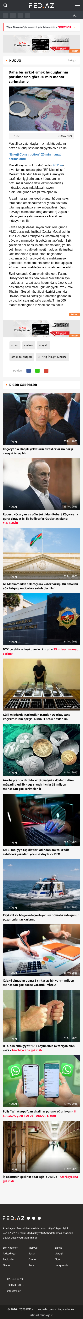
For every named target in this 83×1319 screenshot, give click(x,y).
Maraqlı (58, 1253)
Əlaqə (6, 1265)
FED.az (58, 165)
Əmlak (32, 1259)
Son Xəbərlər (10, 1247)
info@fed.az (14, 1291)
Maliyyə (33, 1247)
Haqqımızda (61, 1265)
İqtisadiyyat (9, 1253)
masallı (43, 345)
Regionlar (8, 1259)
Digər (57, 1259)
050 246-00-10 (16, 1285)
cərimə (28, 345)
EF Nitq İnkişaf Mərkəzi (52, 357)
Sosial (32, 1253)
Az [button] (75, 15)
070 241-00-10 (15, 1279)
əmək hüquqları (21, 357)
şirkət (15, 345)
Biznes (58, 1247)
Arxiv (31, 1265)
